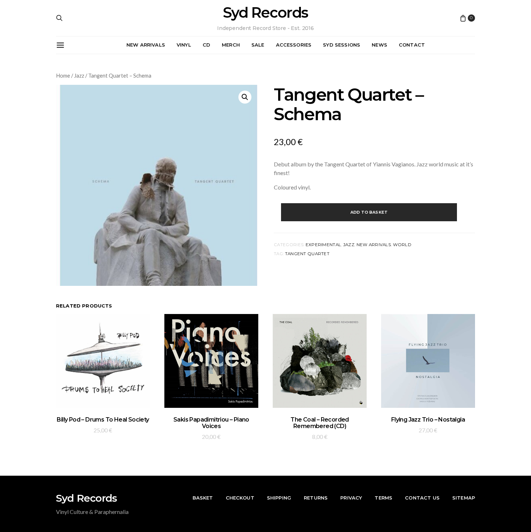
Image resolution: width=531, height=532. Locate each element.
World (402, 244)
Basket (203, 498)
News (379, 45)
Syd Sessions (341, 45)
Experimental (323, 244)
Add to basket (369, 212)
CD (206, 45)
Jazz (79, 75)
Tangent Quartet (307, 253)
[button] (244, 97)
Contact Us (422, 498)
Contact (412, 45)
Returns (316, 498)
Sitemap (463, 498)
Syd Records (265, 12)
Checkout (240, 498)
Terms (383, 498)
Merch (231, 45)
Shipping (279, 498)
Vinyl (184, 45)
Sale (257, 45)
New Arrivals (145, 45)
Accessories (294, 45)
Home (63, 75)
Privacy (351, 498)
